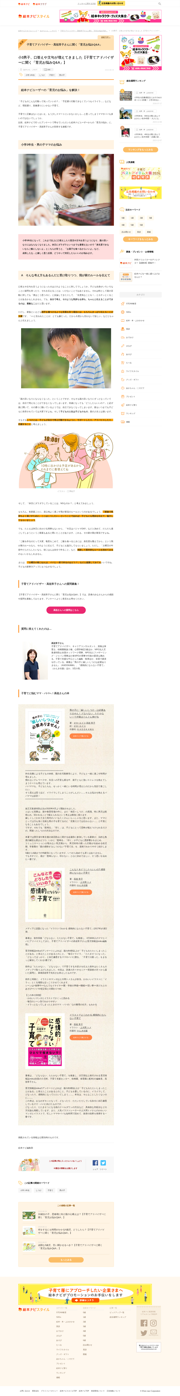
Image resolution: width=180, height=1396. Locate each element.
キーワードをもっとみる (140, 239)
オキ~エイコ (80, 723)
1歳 (132, 218)
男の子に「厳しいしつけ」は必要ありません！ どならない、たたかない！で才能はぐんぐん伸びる (88, 713)
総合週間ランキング (118, 1317)
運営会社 (35, 1391)
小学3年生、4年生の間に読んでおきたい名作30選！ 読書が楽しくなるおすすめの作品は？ (147, 135)
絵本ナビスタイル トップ (27, 31)
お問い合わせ (25, 1391)
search (159, 3)
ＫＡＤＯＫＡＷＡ (85, 729)
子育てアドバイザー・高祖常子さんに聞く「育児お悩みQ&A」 (84, 31)
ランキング (130, 413)
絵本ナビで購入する (80, 736)
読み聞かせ (126, 232)
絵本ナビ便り (131, 405)
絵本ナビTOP (84, 1391)
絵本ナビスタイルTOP (68, 1391)
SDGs (128, 312)
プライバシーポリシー (49, 1391)
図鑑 (149, 232)
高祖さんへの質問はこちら (66, 610)
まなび (129, 346)
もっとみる (66, 1260)
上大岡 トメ (85, 882)
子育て (52, 75)
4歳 (123, 225)
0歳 (123, 218)
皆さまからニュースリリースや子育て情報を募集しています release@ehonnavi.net (149, 1347)
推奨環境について (98, 1391)
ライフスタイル (132, 371)
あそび (129, 354)
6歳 (141, 225)
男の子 (62, 75)
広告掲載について (113, 1391)
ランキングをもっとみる (140, 149)
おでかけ (129, 337)
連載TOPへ (105, 37)
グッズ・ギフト (132, 380)
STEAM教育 (131, 304)
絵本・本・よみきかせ (146, 92)
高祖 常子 (90, 723)
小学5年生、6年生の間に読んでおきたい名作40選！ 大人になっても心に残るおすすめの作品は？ (148, 117)
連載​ (128, 422)
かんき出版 (82, 885)
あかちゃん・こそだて (48, 31)
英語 (139, 232)
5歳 (132, 225)
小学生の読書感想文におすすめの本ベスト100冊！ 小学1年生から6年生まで (148, 98)
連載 (49, 69)
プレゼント (130, 396)
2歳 (141, 218)
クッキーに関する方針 (87, 4)
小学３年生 (30, 75)
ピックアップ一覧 (117, 1312)
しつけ (42, 75)
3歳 (150, 218)
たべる (129, 363)
